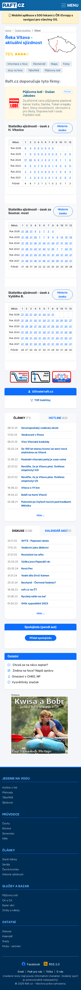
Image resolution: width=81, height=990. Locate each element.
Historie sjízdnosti (12, 874)
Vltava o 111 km (30, 487)
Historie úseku (62, 128)
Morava (6, 828)
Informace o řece (18, 64)
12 (48, 249)
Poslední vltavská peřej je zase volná (43, 459)
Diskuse (6, 931)
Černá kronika (10, 869)
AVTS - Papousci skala (35, 540)
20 (30, 159)
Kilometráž (39, 64)
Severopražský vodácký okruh (39, 427)
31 (22, 231)
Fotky (66, 64)
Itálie (5, 838)
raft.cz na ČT (29, 589)
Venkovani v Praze (32, 434)
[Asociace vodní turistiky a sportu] (61, 372)
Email (21, 971)
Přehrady (7, 792)
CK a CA (7, 900)
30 (44, 243)
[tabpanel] (40, 472)
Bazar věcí (8, 905)
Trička (49, 971)
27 (57, 243)
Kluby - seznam (11, 946)
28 (26, 231)
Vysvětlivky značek (25, 682)
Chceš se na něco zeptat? (30, 665)
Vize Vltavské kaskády (35, 441)
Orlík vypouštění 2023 (34, 603)
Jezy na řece (15, 70)
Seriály (6, 864)
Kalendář (7, 936)
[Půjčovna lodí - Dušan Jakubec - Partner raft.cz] (14, 99)
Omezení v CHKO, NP (26, 676)
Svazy (5, 941)
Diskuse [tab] (22, 531)
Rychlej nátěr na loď (33, 596)
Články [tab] (22, 418)
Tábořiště (33, 70)
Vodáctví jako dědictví (35, 547)
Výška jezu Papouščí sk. (36, 561)
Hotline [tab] (58, 418)
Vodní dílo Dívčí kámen (35, 575)
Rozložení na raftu (32, 554)
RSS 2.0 (54, 964)
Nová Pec (27, 568)
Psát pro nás (35, 971)
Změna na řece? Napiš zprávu (33, 670)
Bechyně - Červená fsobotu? (38, 582)
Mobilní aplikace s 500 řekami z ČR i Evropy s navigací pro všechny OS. (42, 17)
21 (53, 314)
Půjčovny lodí (52, 70)
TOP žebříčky (42, 400)
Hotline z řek (9, 787)
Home (8, 30)
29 (35, 237)
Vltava (37, 30)
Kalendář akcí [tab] (58, 531)
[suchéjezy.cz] (40, 372)
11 (70, 165)
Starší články (9, 859)
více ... (41, 515)
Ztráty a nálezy (11, 910)
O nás (60, 971)
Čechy (6, 823)
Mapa (54, 64)
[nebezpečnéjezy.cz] (19, 372)
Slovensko (8, 833)
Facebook (33, 964)
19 (66, 237)
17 (25, 159)
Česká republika (23, 30)
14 (61, 237)
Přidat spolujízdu (41, 637)
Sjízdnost (7, 802)
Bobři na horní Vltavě (34, 494)
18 (70, 237)
